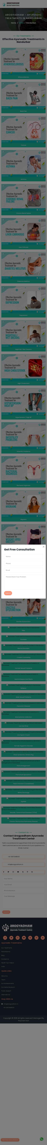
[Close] (43, 546)
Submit (8, 593)
